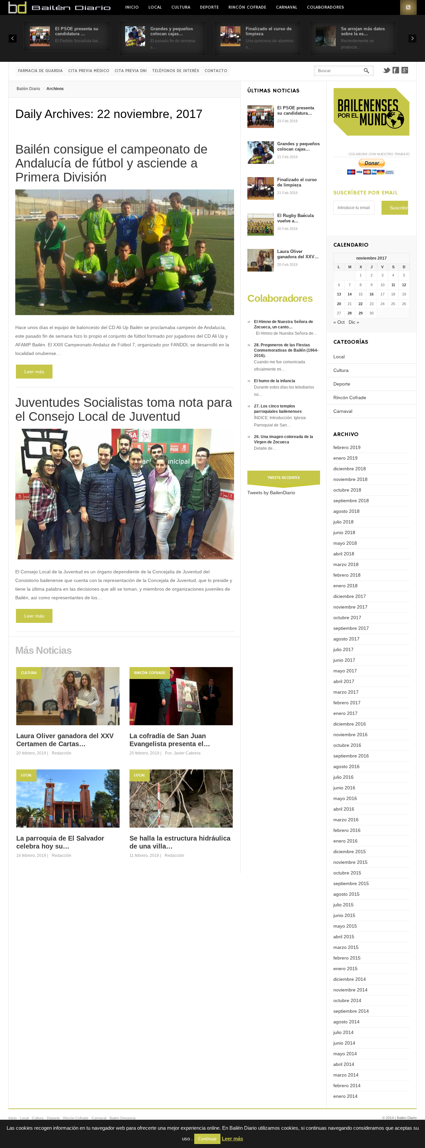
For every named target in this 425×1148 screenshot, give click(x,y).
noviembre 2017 (350, 607)
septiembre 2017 (351, 628)
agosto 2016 (346, 766)
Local (155, 7)
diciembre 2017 (349, 596)
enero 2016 (345, 841)
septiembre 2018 (351, 500)
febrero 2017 (347, 702)
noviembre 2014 (350, 989)
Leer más (34, 371)
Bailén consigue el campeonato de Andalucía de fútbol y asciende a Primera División (111, 163)
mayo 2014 (345, 1053)
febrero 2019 (347, 447)
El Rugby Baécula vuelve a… (295, 218)
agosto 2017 (346, 638)
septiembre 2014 (351, 1011)
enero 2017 (345, 713)
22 (361, 304)
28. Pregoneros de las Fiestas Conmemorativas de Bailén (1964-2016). (286, 350)
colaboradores (325, 7)
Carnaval (286, 7)
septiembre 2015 (351, 883)
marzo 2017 (346, 692)
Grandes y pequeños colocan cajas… (171, 31)
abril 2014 (343, 1064)
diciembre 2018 (349, 468)
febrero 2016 (347, 830)
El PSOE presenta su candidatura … (76, 31)
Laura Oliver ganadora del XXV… (298, 254)
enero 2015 (345, 968)
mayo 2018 (345, 543)
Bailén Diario (28, 88)
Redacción (61, 753)
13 (339, 294)
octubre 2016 (347, 745)
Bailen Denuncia (122, 1118)
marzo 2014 (346, 1075)
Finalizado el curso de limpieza (297, 182)
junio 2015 (344, 915)
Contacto (216, 71)
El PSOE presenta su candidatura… (295, 110)
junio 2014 (344, 1043)
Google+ (405, 70)
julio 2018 (343, 521)
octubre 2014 (347, 1000)
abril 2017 (343, 681)
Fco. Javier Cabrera (183, 753)
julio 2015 (343, 904)
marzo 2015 (346, 947)
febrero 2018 (347, 575)
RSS (408, 7)
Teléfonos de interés (175, 71)
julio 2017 (343, 649)
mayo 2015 (345, 926)
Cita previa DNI (131, 71)
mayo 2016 (345, 798)
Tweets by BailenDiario (271, 492)
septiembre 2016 (351, 755)
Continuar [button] (207, 1138)
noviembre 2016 (350, 734)
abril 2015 (343, 936)
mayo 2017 (345, 670)
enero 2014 (345, 1096)
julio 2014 (343, 1032)
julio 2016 (343, 777)
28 (350, 313)
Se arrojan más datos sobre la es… (363, 31)
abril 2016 (343, 809)
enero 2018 (345, 585)
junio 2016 (344, 787)
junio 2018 (344, 532)
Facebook (395, 70)
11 (393, 285)
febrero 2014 (347, 1085)
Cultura (180, 7)
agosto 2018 (346, 511)
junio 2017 (344, 660)
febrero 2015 (347, 958)
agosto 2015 (346, 894)
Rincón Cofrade (247, 7)
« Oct (339, 322)
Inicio (132, 7)
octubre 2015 (347, 872)
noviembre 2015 (350, 862)
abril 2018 (343, 553)
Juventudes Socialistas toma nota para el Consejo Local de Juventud (123, 409)
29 (361, 313)
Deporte (209, 7)
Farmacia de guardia (40, 71)
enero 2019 (345, 458)
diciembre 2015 (349, 851)
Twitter (386, 70)
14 (350, 294)
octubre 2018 (347, 490)
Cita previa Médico (88, 71)
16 (372, 294)
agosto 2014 (346, 1021)
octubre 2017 (347, 617)
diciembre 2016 (349, 724)
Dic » (354, 322)
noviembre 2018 (350, 479)
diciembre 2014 (349, 979)
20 (339, 304)
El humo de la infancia (274, 381)
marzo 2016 (346, 819)
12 (404, 285)
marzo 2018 (346, 564)
